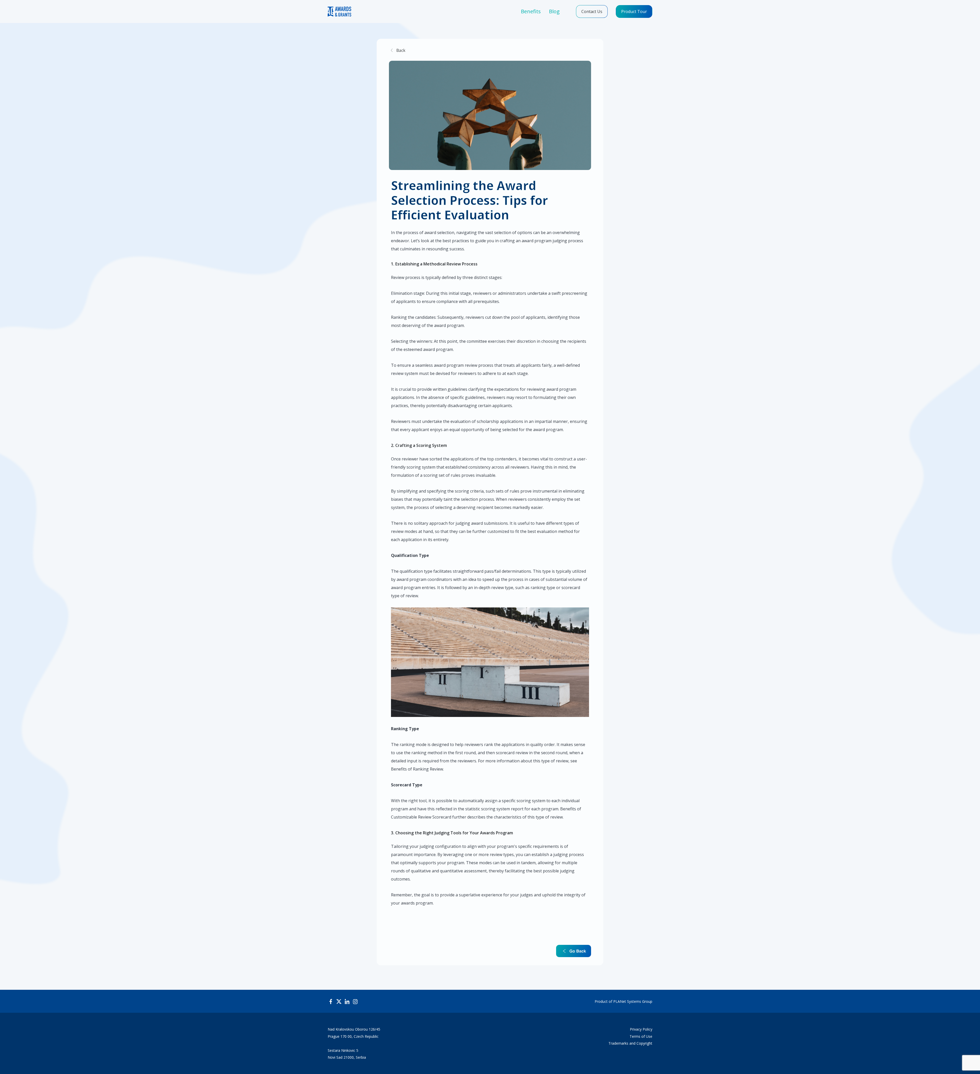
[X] (339, 1001)
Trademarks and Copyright (630, 1043)
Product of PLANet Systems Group (623, 1001)
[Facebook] (331, 1001)
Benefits (531, 11)
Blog (554, 11)
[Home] (339, 11)
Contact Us (591, 11)
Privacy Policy (641, 1029)
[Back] (397, 50)
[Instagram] (355, 1001)
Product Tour (634, 11)
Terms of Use (641, 1036)
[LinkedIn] (347, 1001)
